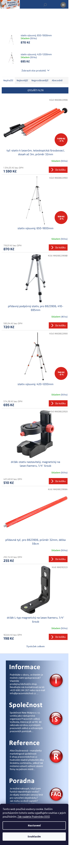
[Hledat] (45, 4)
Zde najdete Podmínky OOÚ (33, 817)
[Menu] (63, 4)
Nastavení (34, 825)
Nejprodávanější (40, 80)
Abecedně (57, 80)
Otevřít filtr (36, 90)
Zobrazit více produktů (34, 70)
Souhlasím (34, 836)
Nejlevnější (22, 80)
